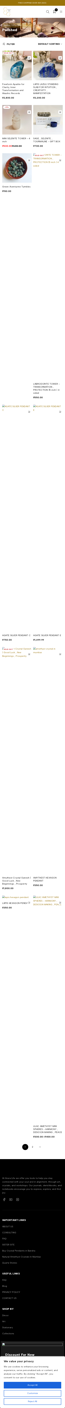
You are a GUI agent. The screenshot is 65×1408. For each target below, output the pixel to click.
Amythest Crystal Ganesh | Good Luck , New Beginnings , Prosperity (16, 881)
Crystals (16, 25)
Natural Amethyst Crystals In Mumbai (21, 1257)
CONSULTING (9, 1232)
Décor (5, 1315)
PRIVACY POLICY (11, 1292)
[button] (60, 58)
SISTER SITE (8, 1244)
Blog (4, 1286)
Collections (8, 1333)
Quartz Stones (9, 1263)
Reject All (32, 1401)
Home (7, 25)
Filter (11, 44)
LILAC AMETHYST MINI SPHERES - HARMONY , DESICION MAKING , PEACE (47, 1129)
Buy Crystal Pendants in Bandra (18, 1250)
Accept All (32, 1385)
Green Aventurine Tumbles (16, 186)
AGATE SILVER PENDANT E (47, 635)
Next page (40, 1147)
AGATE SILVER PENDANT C (16, 635)
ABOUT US (7, 1226)
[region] (32, 1382)
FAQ (4, 1238)
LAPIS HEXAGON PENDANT (16, 903)
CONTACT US (9, 1298)
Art (3, 1321)
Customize (32, 1393)
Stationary (7, 1327)
